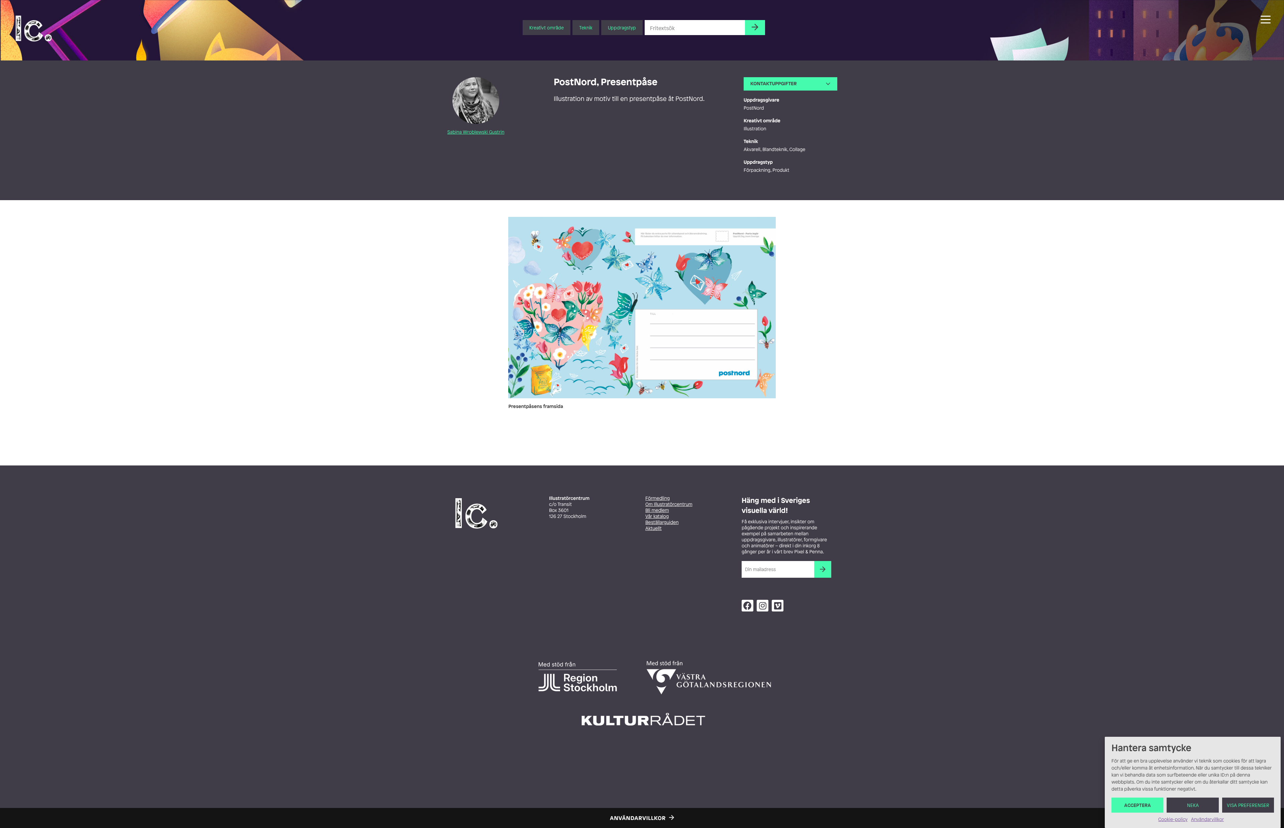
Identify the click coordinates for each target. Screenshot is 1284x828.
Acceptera (1137, 805)
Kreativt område (546, 27)
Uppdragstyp (622, 27)
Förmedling (657, 498)
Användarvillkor (1207, 819)
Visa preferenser (1248, 805)
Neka (1193, 805)
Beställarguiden (661, 522)
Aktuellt (653, 528)
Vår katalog (657, 516)
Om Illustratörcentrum (668, 504)
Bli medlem (657, 510)
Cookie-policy (1173, 819)
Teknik (586, 27)
